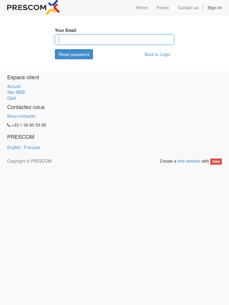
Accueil (14, 86)
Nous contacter (21, 116)
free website (188, 161)
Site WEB (16, 92)
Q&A (11, 98)
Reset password (74, 54)
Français (32, 147)
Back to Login (157, 54)
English (14, 147)
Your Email (65, 30)
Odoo (216, 161)
